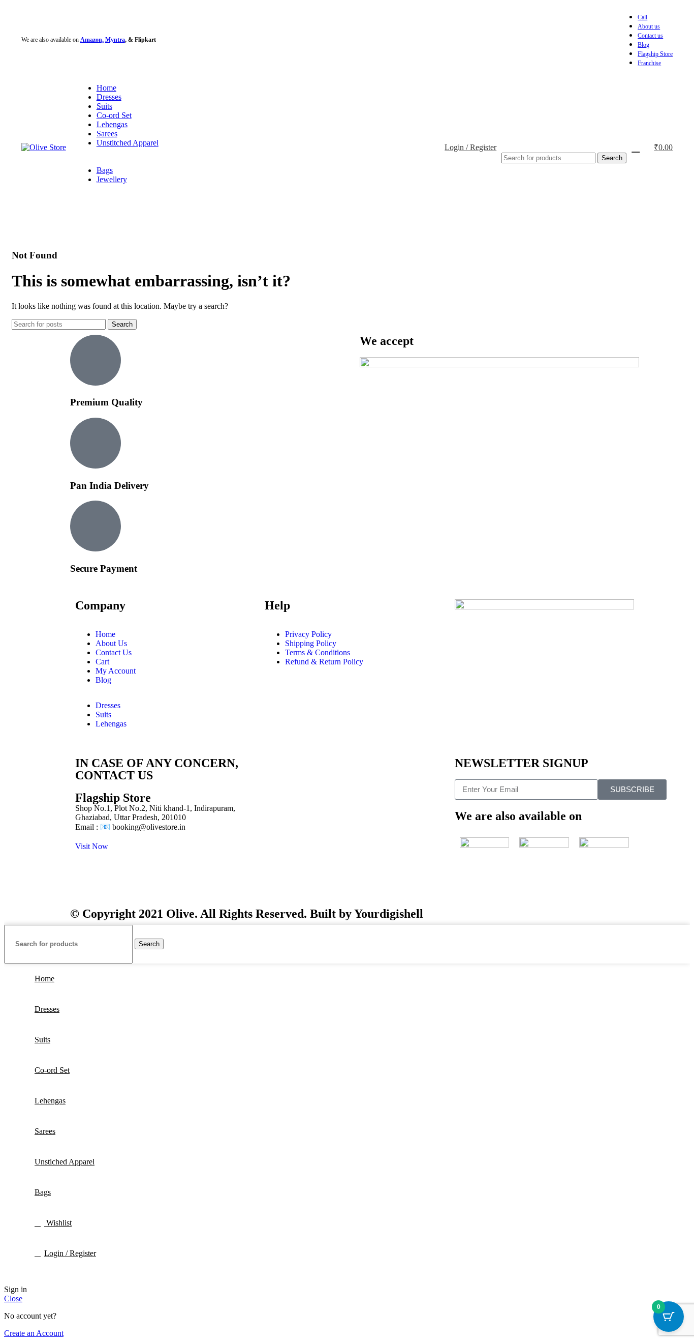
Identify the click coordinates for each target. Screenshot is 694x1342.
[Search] (563, 142)
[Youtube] (522, 661)
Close (13, 1298)
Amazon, (92, 39)
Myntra (115, 39)
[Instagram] (495, 661)
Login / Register (70, 1253)
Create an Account (34, 1333)
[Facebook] (467, 661)
